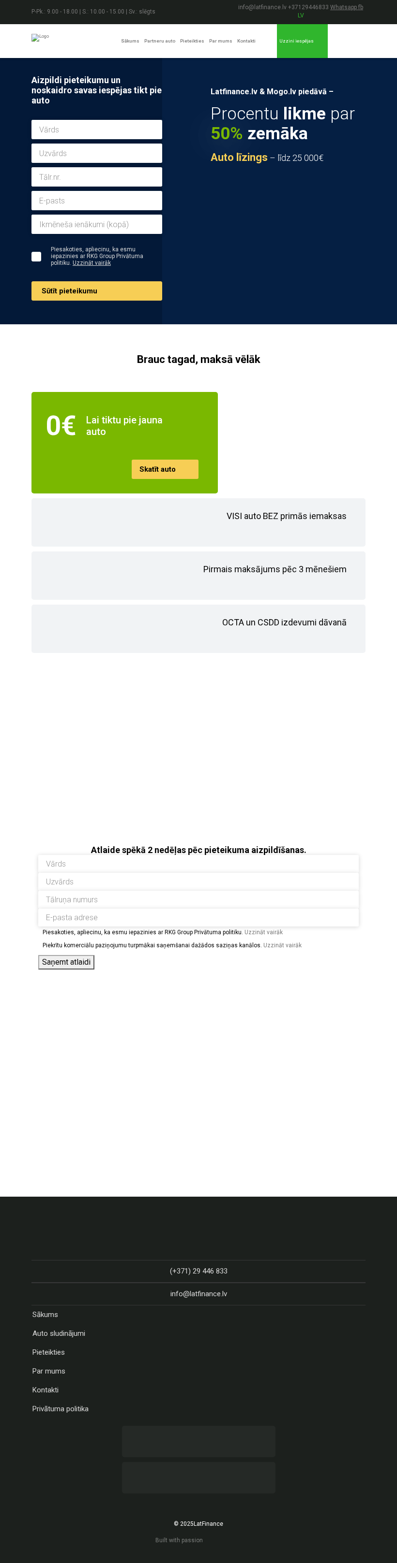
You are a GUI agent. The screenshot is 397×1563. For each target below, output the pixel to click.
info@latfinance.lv (262, 7)
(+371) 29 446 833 (199, 1271)
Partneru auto (159, 40)
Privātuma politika (60, 1408)
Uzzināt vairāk (92, 263)
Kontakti (246, 40)
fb (360, 7)
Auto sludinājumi (58, 1333)
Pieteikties (192, 40)
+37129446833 (309, 7)
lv (301, 15)
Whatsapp (344, 7)
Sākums (130, 40)
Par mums (220, 40)
